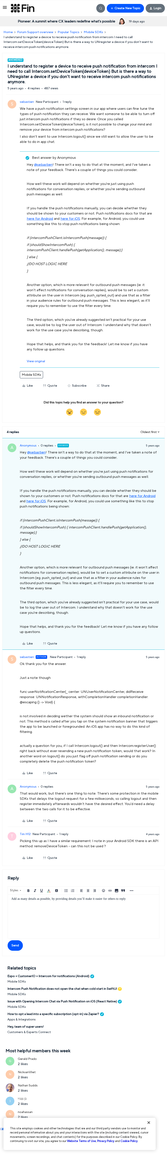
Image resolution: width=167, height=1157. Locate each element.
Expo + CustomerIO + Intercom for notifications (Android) (48, 976)
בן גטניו (22, 1099)
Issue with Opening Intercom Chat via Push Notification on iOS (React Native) (62, 1001)
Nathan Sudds (28, 1086)
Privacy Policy (105, 1141)
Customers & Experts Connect (29, 1032)
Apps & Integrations (21, 1020)
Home (8, 32)
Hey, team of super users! (25, 1027)
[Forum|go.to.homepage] (22, 8)
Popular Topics (68, 32)
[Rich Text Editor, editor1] (83, 916)
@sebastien (43, 164)
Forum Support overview (35, 32)
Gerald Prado (27, 1059)
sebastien (27, 102)
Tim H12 (25, 834)
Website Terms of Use (81, 1141)
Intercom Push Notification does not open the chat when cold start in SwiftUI (62, 989)
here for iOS (70, 219)
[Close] (149, 1122)
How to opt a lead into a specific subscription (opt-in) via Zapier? (53, 1014)
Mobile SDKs (93, 32)
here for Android (40, 219)
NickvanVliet (27, 1072)
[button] (4, 9)
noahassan (25, 1112)
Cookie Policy (129, 1141)
